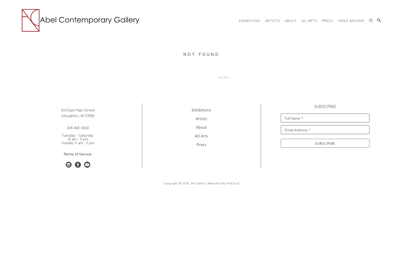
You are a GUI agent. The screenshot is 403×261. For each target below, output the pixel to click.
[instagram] (69, 165)
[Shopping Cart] (370, 20)
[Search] (379, 20)
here (223, 77)
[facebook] (78, 165)
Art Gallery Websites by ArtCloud (215, 183)
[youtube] (87, 165)
